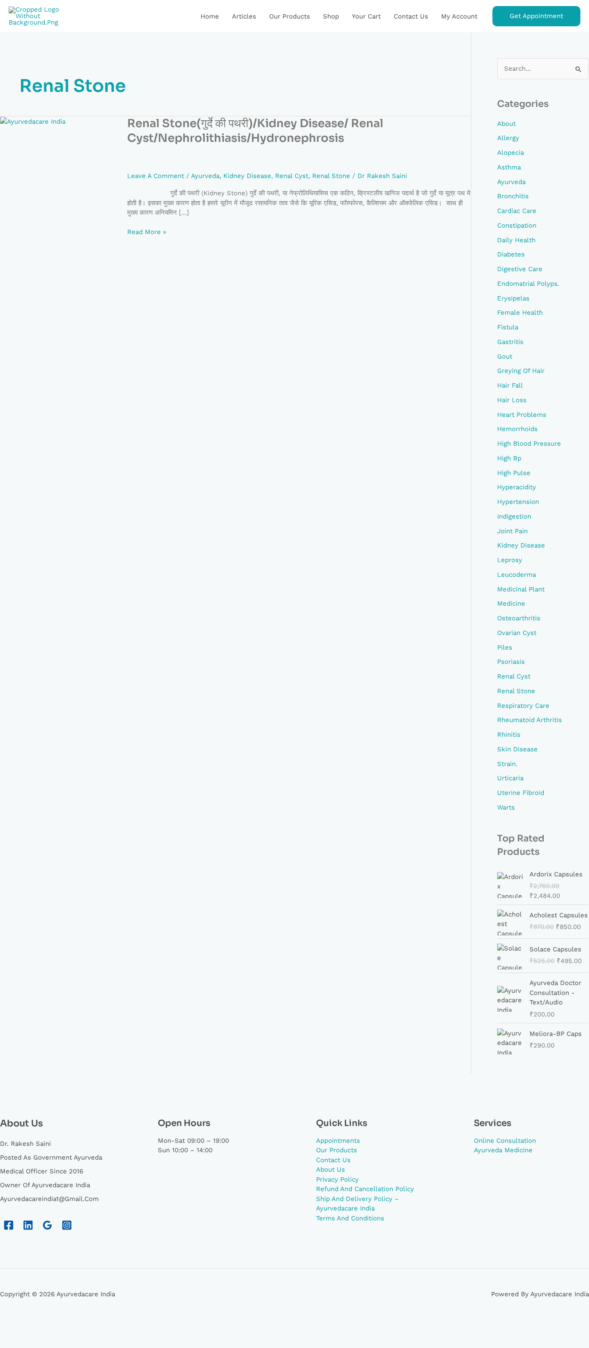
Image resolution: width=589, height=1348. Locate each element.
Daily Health (516, 240)
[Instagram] (66, 1225)
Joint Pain (512, 531)
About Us (330, 1169)
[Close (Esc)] (127, 1327)
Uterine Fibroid (520, 793)
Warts (506, 807)
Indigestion (514, 516)
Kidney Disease (247, 176)
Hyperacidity (516, 487)
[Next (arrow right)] (54, 1341)
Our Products (289, 16)
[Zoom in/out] (17, 1327)
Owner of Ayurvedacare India (45, 1185)
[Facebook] (8, 1225)
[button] (536, 16)
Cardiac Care (516, 211)
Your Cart (366, 16)
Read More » (146, 231)
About (506, 124)
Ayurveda (205, 176)
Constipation (516, 225)
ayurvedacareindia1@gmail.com (49, 1199)
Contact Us (411, 16)
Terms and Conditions (350, 1218)
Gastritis (510, 342)
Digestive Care (519, 269)
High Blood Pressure (529, 443)
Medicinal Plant (521, 589)
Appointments (338, 1141)
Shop (331, 16)
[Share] (90, 1327)
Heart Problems (521, 415)
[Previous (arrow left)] (17, 1341)
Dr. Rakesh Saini (25, 1144)
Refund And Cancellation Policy (365, 1189)
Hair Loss (511, 400)
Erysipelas (513, 298)
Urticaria (510, 778)
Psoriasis (511, 662)
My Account (459, 16)
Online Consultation (505, 1141)
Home (210, 16)
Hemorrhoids (517, 429)
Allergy (508, 138)
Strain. (507, 764)
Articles (244, 16)
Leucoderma (516, 575)
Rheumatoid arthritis (529, 720)
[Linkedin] (28, 1225)
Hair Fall (510, 385)
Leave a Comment (155, 176)
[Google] (47, 1225)
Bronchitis (513, 196)
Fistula (507, 327)
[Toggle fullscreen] (54, 1327)
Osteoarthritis (518, 618)
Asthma (509, 167)
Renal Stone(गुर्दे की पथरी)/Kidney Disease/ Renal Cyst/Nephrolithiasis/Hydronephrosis (255, 130)
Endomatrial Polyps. (528, 284)
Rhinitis (508, 734)
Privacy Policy (337, 1179)
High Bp (509, 458)
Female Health (520, 312)
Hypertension (518, 502)
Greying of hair (521, 371)
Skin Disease (517, 749)
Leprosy (509, 560)
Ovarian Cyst (516, 633)
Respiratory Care (523, 706)
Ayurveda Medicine (503, 1150)
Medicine (511, 603)
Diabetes (511, 254)
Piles (504, 647)
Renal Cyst (291, 176)
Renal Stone (331, 176)
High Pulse (513, 473)
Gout (504, 356)
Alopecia (510, 152)
